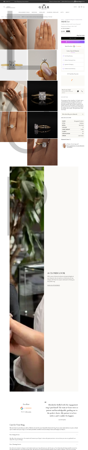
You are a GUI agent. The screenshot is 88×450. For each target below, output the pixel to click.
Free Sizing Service (15, 435)
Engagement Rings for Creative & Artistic (12, 16)
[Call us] (82, 91)
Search (8, 6)
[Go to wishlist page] (81, 7)
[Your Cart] (83, 7)
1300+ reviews (28, 411)
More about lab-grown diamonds (69, 114)
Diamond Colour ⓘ (66, 139)
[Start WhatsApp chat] (78, 91)
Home (2, 16)
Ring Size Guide (81, 35)
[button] (24, 12)
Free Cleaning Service (15, 444)
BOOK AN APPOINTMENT (74, 41)
